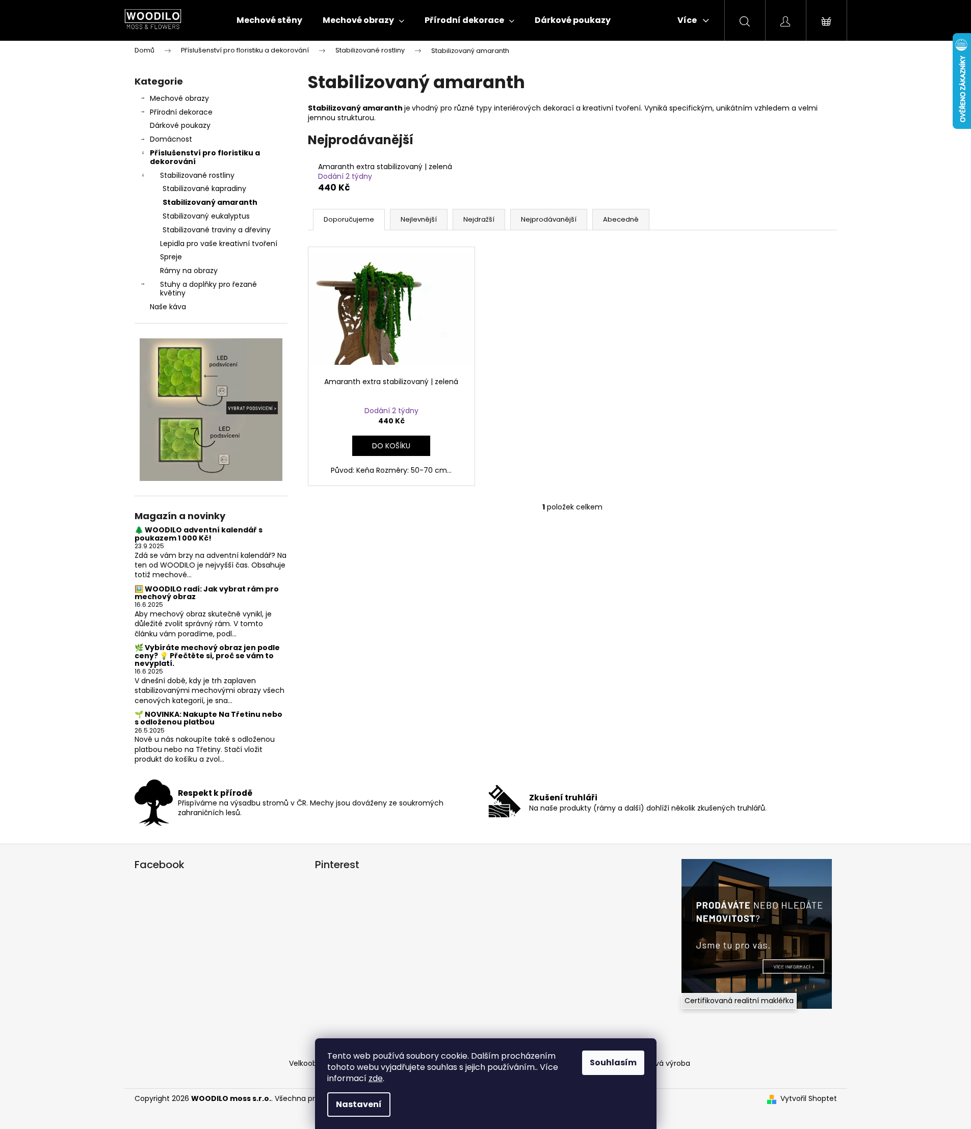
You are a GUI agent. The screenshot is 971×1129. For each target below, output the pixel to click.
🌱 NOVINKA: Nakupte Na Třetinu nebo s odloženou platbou (208, 719)
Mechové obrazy (179, 98)
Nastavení (359, 1104)
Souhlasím (613, 1062)
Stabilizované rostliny (197, 175)
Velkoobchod (312, 1063)
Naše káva (168, 307)
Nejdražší (478, 219)
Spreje (171, 257)
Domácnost (171, 139)
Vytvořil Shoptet (808, 1099)
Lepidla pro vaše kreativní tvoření (218, 243)
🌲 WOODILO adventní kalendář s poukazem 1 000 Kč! (199, 534)
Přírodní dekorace (181, 112)
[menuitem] (269, 20)
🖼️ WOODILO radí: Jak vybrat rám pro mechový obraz (207, 593)
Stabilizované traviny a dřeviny (217, 230)
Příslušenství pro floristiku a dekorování (205, 157)
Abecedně (621, 219)
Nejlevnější (419, 219)
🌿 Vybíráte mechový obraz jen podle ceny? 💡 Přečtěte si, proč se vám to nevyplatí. (207, 655)
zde (376, 1078)
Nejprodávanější (548, 219)
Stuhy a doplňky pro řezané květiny (208, 288)
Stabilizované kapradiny (204, 188)
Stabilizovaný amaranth (210, 202)
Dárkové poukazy (180, 125)
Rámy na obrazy (189, 270)
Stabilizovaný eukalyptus (206, 216)
